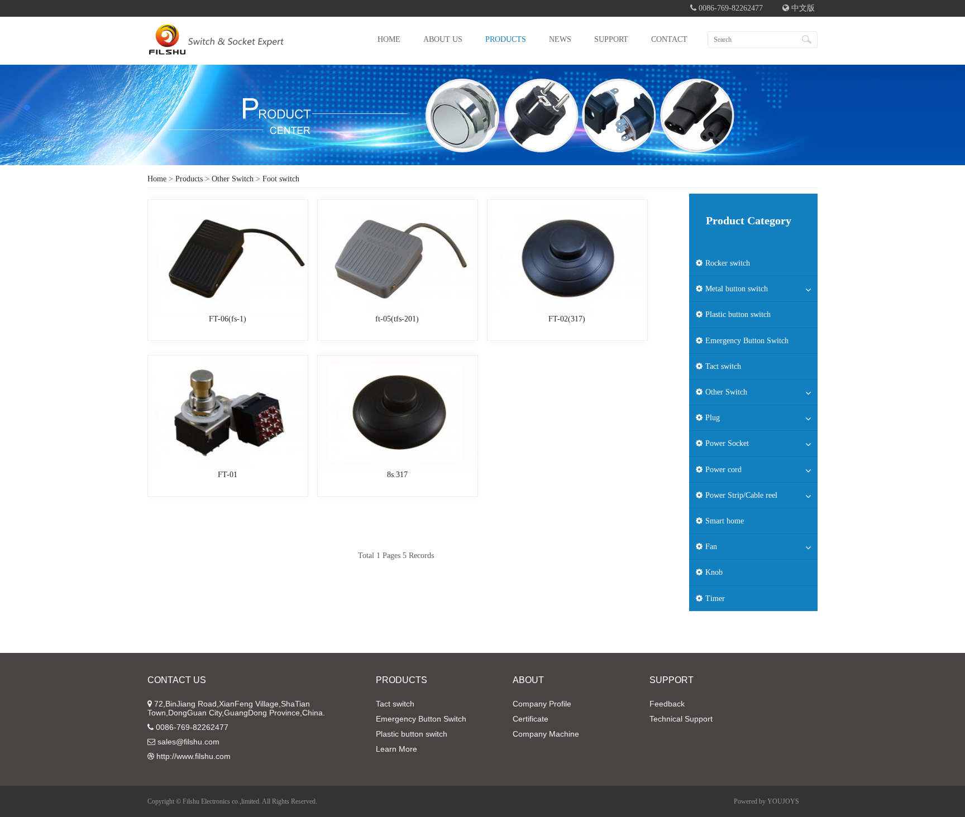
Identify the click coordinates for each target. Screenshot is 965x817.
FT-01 (227, 474)
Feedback (667, 703)
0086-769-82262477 (192, 727)
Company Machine (546, 733)
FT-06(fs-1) (227, 319)
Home (156, 179)
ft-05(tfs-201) (397, 319)
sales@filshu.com (188, 741)
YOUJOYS (783, 801)
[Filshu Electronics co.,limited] (216, 47)
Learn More (396, 748)
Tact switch (395, 703)
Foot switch (280, 179)
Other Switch (233, 179)
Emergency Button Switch (421, 718)
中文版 (802, 8)
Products (189, 179)
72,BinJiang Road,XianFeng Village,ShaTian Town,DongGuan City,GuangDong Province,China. (236, 708)
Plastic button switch (411, 733)
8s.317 (397, 474)
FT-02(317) (566, 319)
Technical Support (681, 718)
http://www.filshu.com (193, 756)
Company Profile (542, 703)
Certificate (530, 718)
